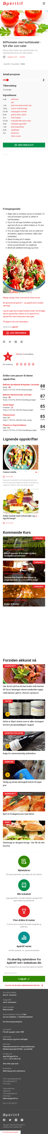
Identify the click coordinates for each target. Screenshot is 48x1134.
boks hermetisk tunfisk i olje (21, 105)
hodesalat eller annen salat (21, 121)
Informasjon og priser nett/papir (15, 1039)
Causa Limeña (9, 472)
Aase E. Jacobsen (9, 995)
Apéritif (15, 327)
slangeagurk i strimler (19, 112)
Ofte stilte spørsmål (10, 1064)
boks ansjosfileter (17, 127)
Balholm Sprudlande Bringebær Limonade (21, 384)
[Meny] (44, 3)
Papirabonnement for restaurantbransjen (19, 1047)
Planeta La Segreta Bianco (14, 425)
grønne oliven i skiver (18, 115)
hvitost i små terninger (19, 108)
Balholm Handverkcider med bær (17, 395)
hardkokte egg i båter (19, 124)
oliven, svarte (16, 136)
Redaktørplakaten (26, 1017)
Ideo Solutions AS (16, 1127)
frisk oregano (16, 118)
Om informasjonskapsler (12, 1022)
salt (12, 102)
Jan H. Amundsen (9, 1002)
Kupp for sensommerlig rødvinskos (19, 753)
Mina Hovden (8, 1010)
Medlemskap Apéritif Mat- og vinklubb (17, 1049)
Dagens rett (12, 57)
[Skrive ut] (21, 342)
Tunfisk (22, 57)
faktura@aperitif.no (10, 1098)
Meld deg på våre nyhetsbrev (14, 1071)
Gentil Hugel (8, 405)
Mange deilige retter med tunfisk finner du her (21, 298)
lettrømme (15, 133)
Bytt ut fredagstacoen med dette (18, 814)
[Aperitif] (13, 4)
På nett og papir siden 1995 (13, 1032)
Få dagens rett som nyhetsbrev (15, 322)
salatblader (15, 130)
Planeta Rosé (9, 415)
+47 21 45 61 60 (14, 1059)
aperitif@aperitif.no (10, 1056)
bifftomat (14, 99)
